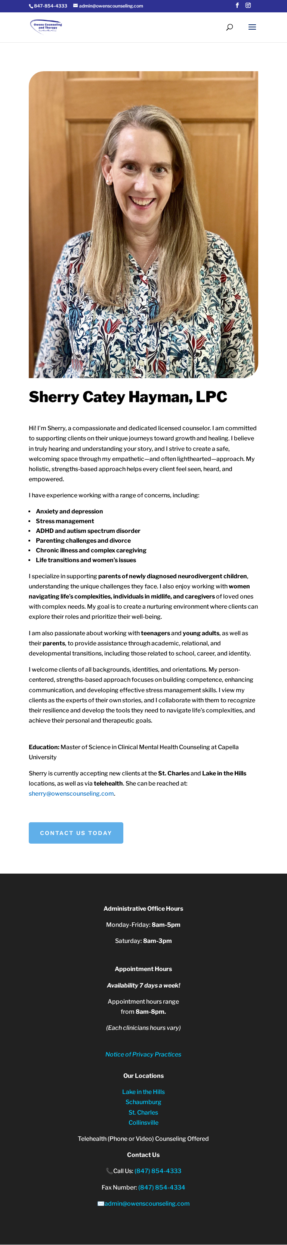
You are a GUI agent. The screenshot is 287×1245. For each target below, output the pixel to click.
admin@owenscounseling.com (147, 1203)
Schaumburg (143, 1102)
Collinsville (143, 1122)
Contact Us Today (76, 832)
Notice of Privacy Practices (143, 1054)
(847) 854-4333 (158, 1171)
